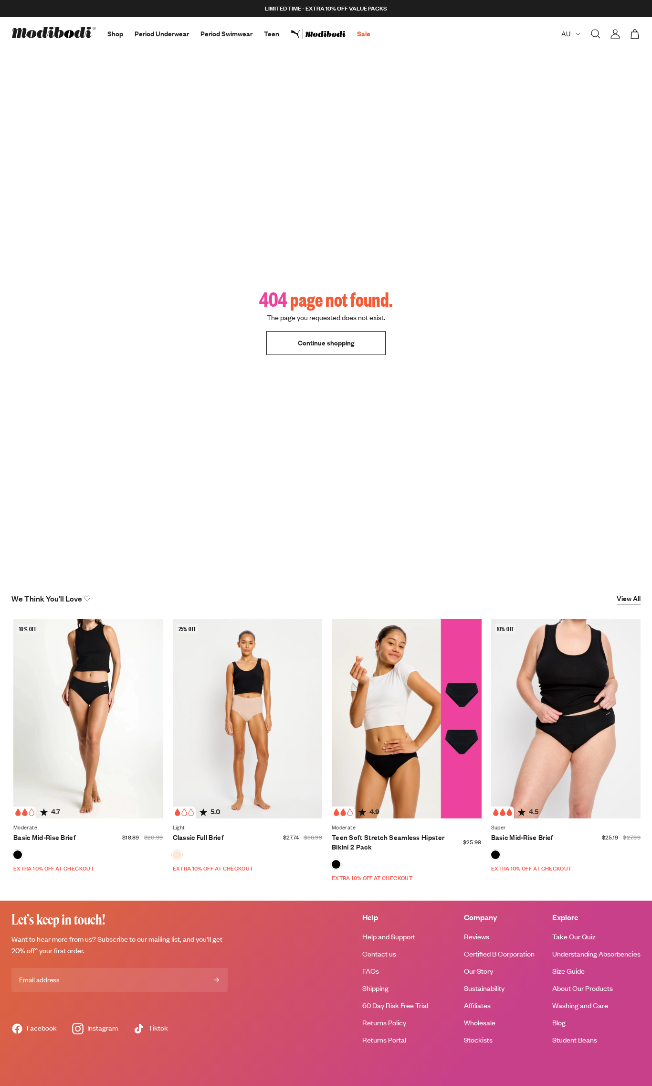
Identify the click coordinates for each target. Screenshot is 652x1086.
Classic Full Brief (198, 837)
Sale (363, 34)
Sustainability (484, 988)
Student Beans (574, 1039)
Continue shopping (326, 343)
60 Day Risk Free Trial (395, 1005)
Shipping (375, 988)
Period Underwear (162, 34)
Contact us (379, 953)
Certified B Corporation (499, 953)
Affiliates (477, 1005)
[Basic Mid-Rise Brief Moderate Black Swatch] (17, 854)
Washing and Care (580, 1005)
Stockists (478, 1039)
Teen (271, 34)
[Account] (615, 34)
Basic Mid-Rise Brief (44, 837)
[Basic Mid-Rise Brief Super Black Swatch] (495, 854)
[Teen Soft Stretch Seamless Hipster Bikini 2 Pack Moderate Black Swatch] (336, 864)
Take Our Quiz (574, 936)
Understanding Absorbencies (596, 953)
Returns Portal (384, 1039)
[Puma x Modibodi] (324, 34)
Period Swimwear (226, 34)
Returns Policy (384, 1022)
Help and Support (388, 936)
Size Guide (568, 971)
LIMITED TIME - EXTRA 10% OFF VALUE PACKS (326, 8)
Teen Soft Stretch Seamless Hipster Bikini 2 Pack (388, 842)
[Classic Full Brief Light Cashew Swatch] (177, 854)
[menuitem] (324, 34)
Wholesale (479, 1022)
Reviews (476, 936)
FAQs (370, 971)
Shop (115, 34)
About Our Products (582, 988)
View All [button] (629, 598)
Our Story (478, 971)
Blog (559, 1022)
